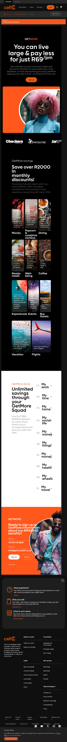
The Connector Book (31, 675)
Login (50, 7)
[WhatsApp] (36, 726)
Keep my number (30, 647)
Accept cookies (11, 739)
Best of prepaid (29, 667)
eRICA (45, 675)
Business (17, 1)
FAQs (15, 595)
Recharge (46, 667)
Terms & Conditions (10, 724)
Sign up (31, 80)
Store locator (18, 619)
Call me (27, 557)
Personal (8, 1)
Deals (25, 661)
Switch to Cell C (29, 637)
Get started (22, 7)
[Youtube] (42, 726)
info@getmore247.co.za (19, 551)
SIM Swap (46, 671)
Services (39, 7)
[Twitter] (48, 726)
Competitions (48, 705)
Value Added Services (20, 14)
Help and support (49, 687)
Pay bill (45, 679)
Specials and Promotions (47, 644)
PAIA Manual (46, 724)
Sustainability (43, 717)
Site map (57, 724)
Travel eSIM (28, 683)
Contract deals (29, 671)
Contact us (16, 607)
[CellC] (9, 7)
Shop (31, 7)
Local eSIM (27, 679)
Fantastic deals (48, 649)
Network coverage (49, 701)
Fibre (25, 687)
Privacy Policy (35, 724)
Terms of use (23, 724)
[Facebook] (60, 726)
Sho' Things (47, 653)
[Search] (57, 7)
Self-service (47, 661)
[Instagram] (54, 726)
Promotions (47, 637)
